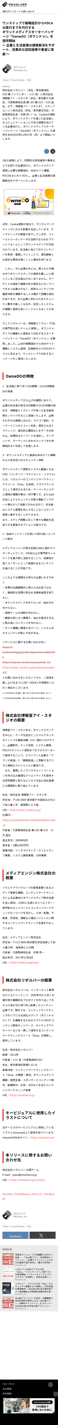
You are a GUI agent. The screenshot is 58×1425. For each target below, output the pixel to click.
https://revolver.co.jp (22, 1095)
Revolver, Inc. (20, 70)
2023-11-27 (19, 67)
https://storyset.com (42, 1137)
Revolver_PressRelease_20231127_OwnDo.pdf (28, 1196)
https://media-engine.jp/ (24, 962)
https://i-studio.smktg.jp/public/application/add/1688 (28, 652)
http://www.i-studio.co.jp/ (25, 810)
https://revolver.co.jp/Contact (27, 1180)
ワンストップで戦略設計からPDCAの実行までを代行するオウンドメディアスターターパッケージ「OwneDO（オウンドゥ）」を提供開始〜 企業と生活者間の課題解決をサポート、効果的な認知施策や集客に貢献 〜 (28, 38)
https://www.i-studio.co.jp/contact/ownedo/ (28, 667)
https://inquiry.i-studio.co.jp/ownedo (24, 662)
